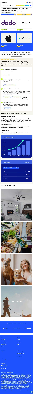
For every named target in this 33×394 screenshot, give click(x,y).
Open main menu (30, 2)
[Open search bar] (29, 2)
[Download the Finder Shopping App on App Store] (25, 97)
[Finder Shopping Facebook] (1, 368)
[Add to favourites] (15, 34)
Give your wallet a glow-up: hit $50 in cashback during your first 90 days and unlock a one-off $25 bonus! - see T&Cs (16, 54)
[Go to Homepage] (4, 2)
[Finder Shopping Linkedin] (5, 368)
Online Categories (6, 5)
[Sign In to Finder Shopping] (27, 2)
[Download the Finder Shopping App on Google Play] (25, 99)
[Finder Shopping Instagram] (3, 368)
